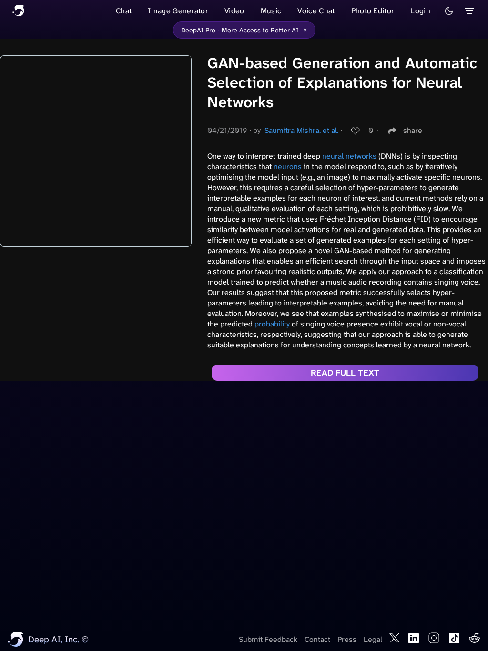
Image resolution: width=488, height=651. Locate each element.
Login (420, 11)
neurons (288, 167)
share (412, 130)
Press (346, 639)
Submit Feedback (268, 639)
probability (272, 324)
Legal (373, 639)
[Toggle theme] (449, 11)
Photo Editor (373, 11)
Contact (317, 639)
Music (271, 11)
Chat (124, 11)
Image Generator (178, 11)
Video (234, 11)
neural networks (349, 156)
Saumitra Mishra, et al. (301, 130)
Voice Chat (316, 11)
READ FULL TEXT (345, 372)
